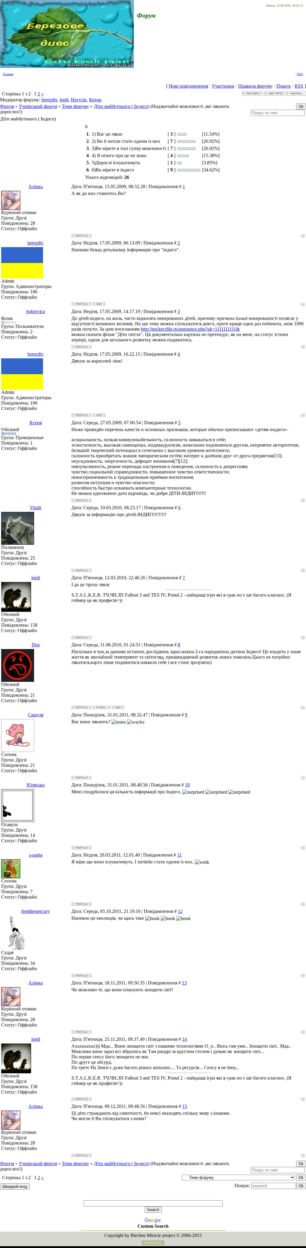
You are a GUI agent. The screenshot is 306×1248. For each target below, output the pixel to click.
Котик (95, 99)
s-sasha (35, 854)
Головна (8, 74)
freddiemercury (35, 911)
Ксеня (36, 422)
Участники (223, 86)
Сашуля (35, 714)
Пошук (283, 86)
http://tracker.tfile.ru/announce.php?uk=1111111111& (190, 329)
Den (36, 644)
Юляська (36, 784)
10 (187, 784)
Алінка (35, 186)
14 (184, 1039)
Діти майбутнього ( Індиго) (121, 106)
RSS (300, 74)
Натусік (79, 99)
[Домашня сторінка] (99, 304)
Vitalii (35, 507)
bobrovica (35, 311)
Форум (7, 106)
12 (180, 911)
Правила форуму (255, 86)
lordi (64, 99)
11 (179, 854)
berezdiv (49, 99)
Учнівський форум (38, 106)
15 (184, 1106)
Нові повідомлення (188, 86)
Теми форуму (75, 106)
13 (184, 982)
